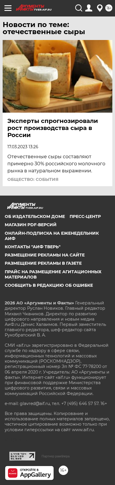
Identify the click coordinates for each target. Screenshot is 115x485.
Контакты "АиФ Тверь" (32, 246)
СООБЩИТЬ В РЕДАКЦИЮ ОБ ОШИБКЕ (49, 285)
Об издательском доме (35, 216)
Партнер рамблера (56, 456)
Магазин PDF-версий (31, 224)
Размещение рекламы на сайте (45, 255)
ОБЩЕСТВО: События (32, 179)
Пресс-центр (85, 216)
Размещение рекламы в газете (43, 263)
